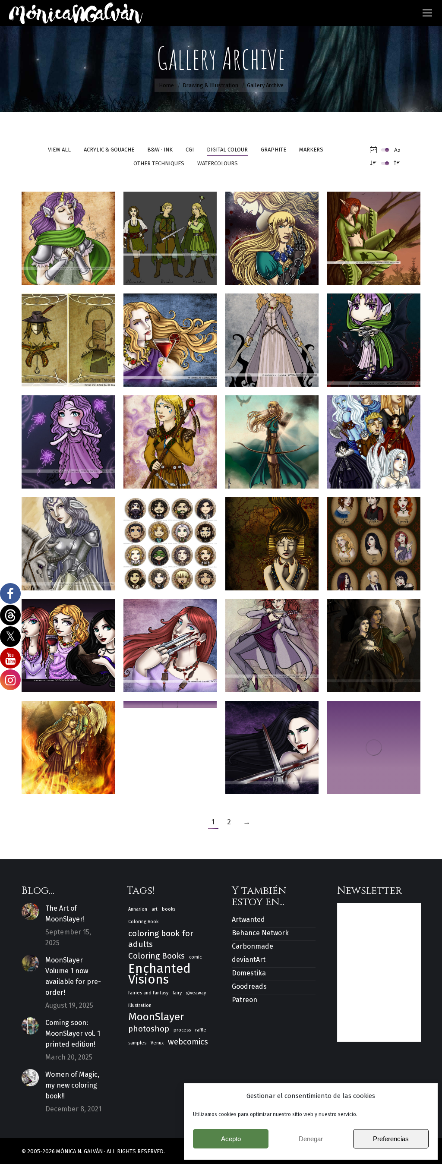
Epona (68, 540)
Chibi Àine (374, 336)
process (182, 1030)
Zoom (56, 214)
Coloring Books (156, 956)
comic (195, 957)
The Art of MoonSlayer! (65, 913)
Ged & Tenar (374, 641)
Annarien (137, 909)
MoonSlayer (156, 1017)
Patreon (244, 1000)
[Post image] (30, 911)
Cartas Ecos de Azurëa (68, 336)
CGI (190, 149)
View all (59, 149)
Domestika (249, 973)
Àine (68, 234)
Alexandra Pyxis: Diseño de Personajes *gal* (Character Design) (177, 234)
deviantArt (248, 960)
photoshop (148, 1029)
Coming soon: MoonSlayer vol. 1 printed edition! (72, 1033)
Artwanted (248, 919)
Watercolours (217, 163)
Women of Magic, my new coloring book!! (72, 1085)
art (155, 909)
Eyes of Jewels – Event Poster (374, 539)
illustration (140, 1005)
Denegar (311, 1138)
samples (137, 1043)
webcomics (188, 1042)
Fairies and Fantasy (148, 993)
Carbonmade (252, 946)
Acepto (231, 1138)
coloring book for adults (160, 938)
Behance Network (260, 933)
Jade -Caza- (272, 743)
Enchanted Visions (159, 974)
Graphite (273, 149)
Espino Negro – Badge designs (170, 539)
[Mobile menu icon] (427, 13)
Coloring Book (143, 921)
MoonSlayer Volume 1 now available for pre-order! (73, 976)
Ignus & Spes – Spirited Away (68, 743)
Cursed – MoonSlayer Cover (281, 438)
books (168, 909)
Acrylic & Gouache (109, 149)
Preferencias (391, 1138)
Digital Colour (227, 149)
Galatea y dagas (272, 641)
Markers (311, 149)
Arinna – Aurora (373, 234)
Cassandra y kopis (277, 336)
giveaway (196, 993)
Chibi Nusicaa (68, 437)
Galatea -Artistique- (175, 641)
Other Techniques (158, 163)
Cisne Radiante (170, 437)
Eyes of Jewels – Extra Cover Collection (74, 642)
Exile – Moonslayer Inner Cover (281, 539)
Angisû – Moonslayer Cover (281, 234)
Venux (157, 1043)
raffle (200, 1030)
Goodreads (249, 986)
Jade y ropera (374, 743)
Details (79, 214)
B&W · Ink (160, 149)
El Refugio (374, 437)
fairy (177, 993)
